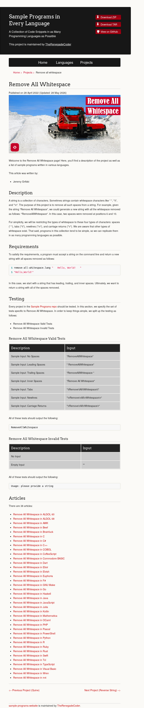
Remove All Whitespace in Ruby (31, 646)
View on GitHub (109, 31)
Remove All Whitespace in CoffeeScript (34, 554)
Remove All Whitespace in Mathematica (35, 615)
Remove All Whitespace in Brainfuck (33, 531)
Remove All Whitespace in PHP (30, 624)
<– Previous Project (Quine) (24, 690)
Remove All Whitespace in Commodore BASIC (39, 558)
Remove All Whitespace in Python (32, 637)
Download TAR (109, 24)
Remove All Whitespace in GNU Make (34, 585)
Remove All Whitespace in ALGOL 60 (33, 514)
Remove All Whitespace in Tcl (29, 660)
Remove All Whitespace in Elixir (30, 567)
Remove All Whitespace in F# (29, 580)
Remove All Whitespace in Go (29, 589)
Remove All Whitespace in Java (30, 598)
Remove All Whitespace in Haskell (32, 593)
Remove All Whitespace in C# (29, 540)
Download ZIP (108, 17)
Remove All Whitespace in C (29, 536)
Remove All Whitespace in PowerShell (34, 633)
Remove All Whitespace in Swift (30, 655)
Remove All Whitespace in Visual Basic (34, 669)
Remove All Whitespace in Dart (30, 563)
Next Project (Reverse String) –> (102, 690)
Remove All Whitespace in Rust (30, 651)
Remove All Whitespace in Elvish (31, 571)
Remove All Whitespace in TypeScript (34, 664)
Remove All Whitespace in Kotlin (31, 611)
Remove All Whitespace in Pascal (31, 629)
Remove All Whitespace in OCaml (32, 620)
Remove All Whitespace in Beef (30, 527)
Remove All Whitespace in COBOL (32, 549)
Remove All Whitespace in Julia (30, 607)
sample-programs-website (23, 705)
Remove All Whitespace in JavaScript (33, 602)
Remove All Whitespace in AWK (30, 523)
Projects (86, 62)
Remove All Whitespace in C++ (30, 545)
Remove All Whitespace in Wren (31, 673)
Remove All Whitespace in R (29, 642)
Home (42, 62)
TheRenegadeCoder (58, 44)
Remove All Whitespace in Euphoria (33, 576)
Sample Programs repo (44, 306)
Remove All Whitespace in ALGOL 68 (33, 518)
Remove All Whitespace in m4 (29, 677)
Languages (64, 62)
